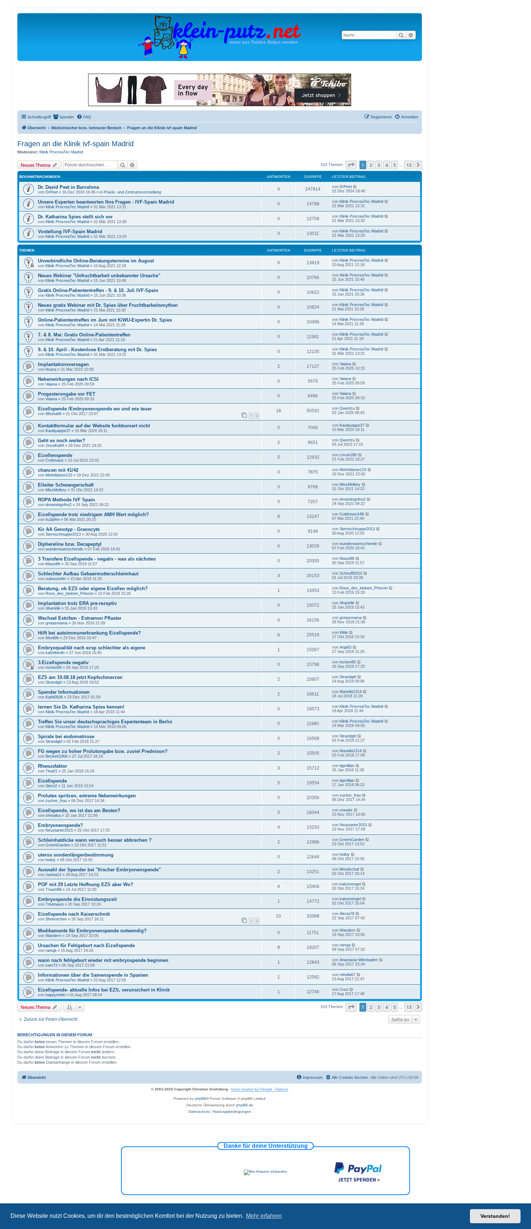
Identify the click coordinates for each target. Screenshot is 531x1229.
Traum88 (53, 889)
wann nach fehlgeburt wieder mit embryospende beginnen (103, 960)
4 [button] (386, 165)
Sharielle (53, 608)
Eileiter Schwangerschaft (66, 485)
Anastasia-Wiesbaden (359, 960)
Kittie (344, 632)
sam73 (51, 965)
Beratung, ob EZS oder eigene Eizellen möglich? (93, 588)
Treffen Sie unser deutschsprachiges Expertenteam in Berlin (105, 721)
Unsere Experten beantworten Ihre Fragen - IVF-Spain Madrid (106, 202)
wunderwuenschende (64, 549)
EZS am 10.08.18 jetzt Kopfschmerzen (80, 677)
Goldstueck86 (352, 514)
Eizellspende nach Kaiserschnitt (74, 914)
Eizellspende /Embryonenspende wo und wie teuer (95, 408)
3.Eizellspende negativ (63, 662)
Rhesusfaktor (52, 766)
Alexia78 (347, 913)
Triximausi (55, 904)
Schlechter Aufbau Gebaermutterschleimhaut (88, 573)
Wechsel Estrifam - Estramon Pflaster (79, 618)
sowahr (346, 810)
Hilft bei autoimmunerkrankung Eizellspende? (89, 633)
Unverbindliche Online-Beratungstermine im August (96, 260)
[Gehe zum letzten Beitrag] (355, 186)
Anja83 (345, 647)
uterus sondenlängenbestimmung (75, 855)
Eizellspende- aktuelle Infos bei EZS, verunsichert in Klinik (104, 990)
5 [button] (394, 165)
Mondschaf (349, 869)
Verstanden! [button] (495, 1216)
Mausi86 (53, 564)
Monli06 (52, 638)
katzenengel (350, 884)
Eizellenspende (55, 455)
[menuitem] (63, 117)
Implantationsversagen (63, 364)
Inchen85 (54, 667)
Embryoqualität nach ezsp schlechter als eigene (91, 647)
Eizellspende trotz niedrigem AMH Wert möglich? (93, 514)
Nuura (51, 369)
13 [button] (408, 165)
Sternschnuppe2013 (63, 534)
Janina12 (53, 874)
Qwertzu (347, 408)
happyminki (55, 995)
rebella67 (347, 974)
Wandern (53, 935)
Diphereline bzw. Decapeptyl (70, 544)
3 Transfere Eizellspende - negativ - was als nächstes (97, 559)
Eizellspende (52, 781)
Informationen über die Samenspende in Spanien (93, 975)
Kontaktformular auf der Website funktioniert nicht (94, 425)
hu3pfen (53, 519)
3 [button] (378, 165)
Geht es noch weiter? (61, 440)
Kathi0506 (54, 697)
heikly (51, 860)
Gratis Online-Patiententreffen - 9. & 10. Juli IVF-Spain (98, 290)
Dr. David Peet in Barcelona (68, 187)
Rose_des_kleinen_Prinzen (70, 593)
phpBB (200, 1099)
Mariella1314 (351, 691)
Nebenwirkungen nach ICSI (68, 379)
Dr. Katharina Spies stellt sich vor (75, 216)
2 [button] (371, 165)
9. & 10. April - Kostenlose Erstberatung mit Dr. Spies (97, 349)
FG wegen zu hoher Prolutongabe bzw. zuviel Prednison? (103, 751)
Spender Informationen (64, 692)
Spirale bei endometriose (66, 736)
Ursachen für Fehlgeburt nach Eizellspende (86, 945)
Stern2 (51, 786)
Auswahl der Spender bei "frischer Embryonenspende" (99, 869)
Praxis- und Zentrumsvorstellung (132, 192)
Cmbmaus (55, 460)
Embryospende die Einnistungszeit (77, 899)
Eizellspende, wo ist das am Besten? (79, 810)
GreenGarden (58, 845)
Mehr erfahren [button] (264, 1216)
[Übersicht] (219, 37)
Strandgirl (54, 682)
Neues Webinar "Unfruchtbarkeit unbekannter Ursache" (99, 275)
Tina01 (51, 771)
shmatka (53, 815)
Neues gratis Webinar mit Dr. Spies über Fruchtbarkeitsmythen (108, 305)
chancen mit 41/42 (58, 470)
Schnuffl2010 (351, 573)
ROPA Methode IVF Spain (66, 499)
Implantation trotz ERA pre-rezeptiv (77, 603)
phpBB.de (244, 1105)
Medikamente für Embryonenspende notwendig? (92, 930)
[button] (351, 165)
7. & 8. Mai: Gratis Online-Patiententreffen (84, 334)
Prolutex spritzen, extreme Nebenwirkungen (87, 795)
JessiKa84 (55, 445)
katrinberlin (55, 652)
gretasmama (57, 623)
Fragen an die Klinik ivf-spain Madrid (75, 144)
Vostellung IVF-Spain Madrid (70, 231)
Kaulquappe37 (58, 430)
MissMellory (56, 490)
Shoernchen (56, 919)
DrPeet (52, 192)
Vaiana (345, 364)
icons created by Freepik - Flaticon (259, 1089)
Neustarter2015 (59, 830)
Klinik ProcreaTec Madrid (61, 152)
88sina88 (53, 413)
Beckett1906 (57, 756)
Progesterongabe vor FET (66, 394)
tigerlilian (347, 765)
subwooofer (56, 578)
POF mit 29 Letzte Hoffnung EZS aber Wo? (85, 884)
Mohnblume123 (59, 475)
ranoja (51, 950)
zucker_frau (56, 800)
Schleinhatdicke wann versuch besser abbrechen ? (95, 840)
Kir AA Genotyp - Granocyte (69, 529)
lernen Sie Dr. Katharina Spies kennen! (81, 707)
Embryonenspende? (60, 825)
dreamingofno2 (59, 504)
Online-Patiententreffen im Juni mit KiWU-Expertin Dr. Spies (105, 320)
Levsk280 (348, 455)
